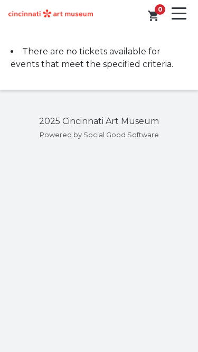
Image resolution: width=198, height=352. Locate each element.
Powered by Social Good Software (99, 135)
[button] (153, 15)
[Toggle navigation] (179, 13)
